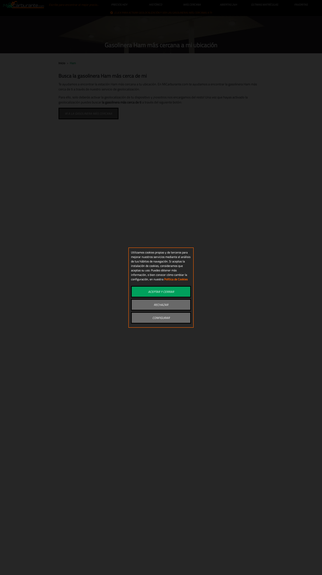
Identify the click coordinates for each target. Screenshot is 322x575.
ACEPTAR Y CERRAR (161, 291)
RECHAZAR (161, 305)
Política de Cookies (176, 279)
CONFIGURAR (161, 318)
